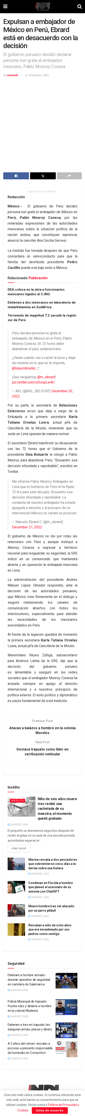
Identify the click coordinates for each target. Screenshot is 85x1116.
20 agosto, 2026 (39, 874)
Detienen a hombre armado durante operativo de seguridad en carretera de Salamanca (29, 979)
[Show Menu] (5, 6)
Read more (21, 847)
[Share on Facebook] (16, 175)
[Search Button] (79, 6)
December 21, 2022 (27, 527)
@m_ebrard (46, 377)
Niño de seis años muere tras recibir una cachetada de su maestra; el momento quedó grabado (57, 809)
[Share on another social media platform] (69, 175)
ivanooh (12, 75)
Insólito (17, 800)
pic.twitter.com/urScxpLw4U (33, 382)
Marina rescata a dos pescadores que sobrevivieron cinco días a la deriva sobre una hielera (52, 864)
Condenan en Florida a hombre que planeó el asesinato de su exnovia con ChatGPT (50, 887)
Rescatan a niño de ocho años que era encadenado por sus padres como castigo (49, 929)
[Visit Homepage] (42, 6)
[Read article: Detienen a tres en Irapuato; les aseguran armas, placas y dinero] (66, 1030)
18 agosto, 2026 (39, 897)
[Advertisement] (42, 123)
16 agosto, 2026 (39, 916)
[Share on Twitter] (43, 175)
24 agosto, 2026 (19, 824)
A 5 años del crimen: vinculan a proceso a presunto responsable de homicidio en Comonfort (30, 1048)
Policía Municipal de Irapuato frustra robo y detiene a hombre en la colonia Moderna (29, 1006)
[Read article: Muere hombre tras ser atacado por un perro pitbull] (16, 910)
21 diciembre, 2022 (37, 75)
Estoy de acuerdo (49, 1110)
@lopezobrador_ (24, 368)
